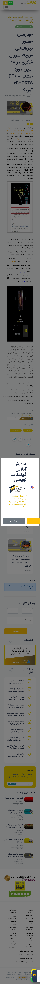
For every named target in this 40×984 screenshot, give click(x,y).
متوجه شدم (14, 520)
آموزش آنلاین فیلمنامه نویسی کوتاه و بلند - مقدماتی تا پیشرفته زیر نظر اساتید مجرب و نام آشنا (17, 501)
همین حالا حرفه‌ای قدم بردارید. (17, 510)
